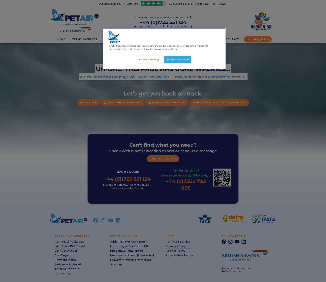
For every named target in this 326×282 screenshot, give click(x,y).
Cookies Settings (149, 59)
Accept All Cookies (177, 59)
